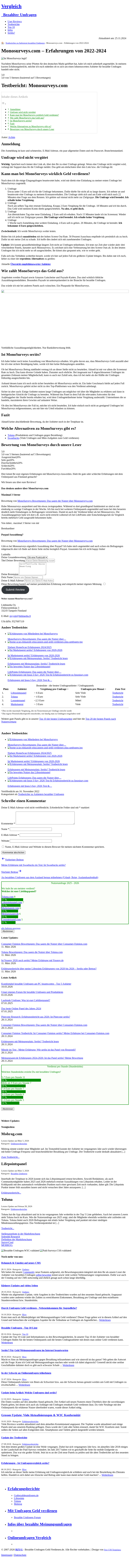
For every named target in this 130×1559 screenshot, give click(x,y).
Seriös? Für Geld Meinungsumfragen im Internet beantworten (34, 1350)
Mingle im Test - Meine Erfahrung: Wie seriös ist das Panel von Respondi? (38, 1049)
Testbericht (117, 693)
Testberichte (14, 24)
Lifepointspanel (18, 693)
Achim (11, 137)
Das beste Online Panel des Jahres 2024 (21, 1008)
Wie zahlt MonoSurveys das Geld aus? (27, 118)
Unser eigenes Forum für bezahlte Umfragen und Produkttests (32, 992)
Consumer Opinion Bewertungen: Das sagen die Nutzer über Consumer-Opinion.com (44, 944)
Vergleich (11, 6)
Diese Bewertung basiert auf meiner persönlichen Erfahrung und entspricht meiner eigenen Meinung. (51, 584)
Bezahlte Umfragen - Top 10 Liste (19, 1327)
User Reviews (15, 21)
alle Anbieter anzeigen (10, 928)
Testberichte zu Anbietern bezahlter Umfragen (25, 43)
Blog (24, 1314)
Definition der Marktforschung (16, 1239)
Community (29, 1272)
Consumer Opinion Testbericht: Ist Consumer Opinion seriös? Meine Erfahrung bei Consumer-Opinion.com (55, 1033)
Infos (10, 30)
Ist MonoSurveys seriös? (21, 120)
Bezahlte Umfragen (19, 1173)
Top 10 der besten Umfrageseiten (55, 718)
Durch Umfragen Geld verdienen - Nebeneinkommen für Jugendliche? (39, 1308)
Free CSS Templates (112, 1550)
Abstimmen (8, 931)
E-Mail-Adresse (10, 835)
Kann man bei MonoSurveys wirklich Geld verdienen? (34, 115)
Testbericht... (7, 1228)
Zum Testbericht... (10, 1157)
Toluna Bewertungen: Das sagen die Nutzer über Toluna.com (32, 952)
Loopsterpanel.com (11, 919)
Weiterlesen (105, 1320)
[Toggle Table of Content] (3, 103)
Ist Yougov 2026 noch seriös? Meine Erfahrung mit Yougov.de (32, 960)
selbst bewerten (43, 1275)
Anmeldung (15, 109)
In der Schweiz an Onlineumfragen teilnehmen (26, 1373)
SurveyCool (7, 1242)
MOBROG (7, 1245)
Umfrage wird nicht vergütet (23, 112)
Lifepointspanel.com (12, 902)
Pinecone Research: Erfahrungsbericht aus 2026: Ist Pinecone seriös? (35, 1016)
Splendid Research (10, 1236)
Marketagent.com (10, 908)
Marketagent (17, 704)
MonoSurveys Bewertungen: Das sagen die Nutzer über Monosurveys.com (55, 501)
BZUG (19, 1549)
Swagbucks (13, 438)
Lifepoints (19, 1498)
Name (5, 829)
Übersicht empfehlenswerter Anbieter (30, 264)
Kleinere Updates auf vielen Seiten (19, 1285)
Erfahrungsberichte (19, 1143)
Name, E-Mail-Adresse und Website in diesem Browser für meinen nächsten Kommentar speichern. (55, 846)
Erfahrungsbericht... (11, 1192)
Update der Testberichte (14, 1437)
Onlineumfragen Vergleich (29, 1538)
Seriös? (11, 33)
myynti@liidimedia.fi (20, 616)
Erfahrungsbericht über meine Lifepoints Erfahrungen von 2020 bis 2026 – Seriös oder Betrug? (49, 968)
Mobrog (18, 1504)
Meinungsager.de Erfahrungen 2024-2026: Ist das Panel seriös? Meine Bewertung (42, 1058)
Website (5, 840)
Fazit (12, 123)
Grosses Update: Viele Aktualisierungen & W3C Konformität (40, 1415)
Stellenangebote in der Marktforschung (20, 1233)
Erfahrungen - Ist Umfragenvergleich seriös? (25, 1463)
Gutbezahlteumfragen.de (26, 1495)
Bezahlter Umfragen (18, 15)
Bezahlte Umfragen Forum (27, 1517)
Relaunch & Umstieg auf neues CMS (21, 1263)
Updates (25, 1269)
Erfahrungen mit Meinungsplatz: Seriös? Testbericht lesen (30, 1041)
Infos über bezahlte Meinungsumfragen (40, 1524)
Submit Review (15, 589)
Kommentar (8, 823)
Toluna (11, 435)
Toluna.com (7, 896)
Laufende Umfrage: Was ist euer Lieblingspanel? (25, 1000)
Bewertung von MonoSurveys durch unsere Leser (32, 129)
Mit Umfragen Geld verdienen (32, 1511)
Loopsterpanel (18, 700)
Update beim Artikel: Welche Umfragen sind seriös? (29, 1392)
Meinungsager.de (10, 913)
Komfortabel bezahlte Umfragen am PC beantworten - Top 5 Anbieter (36, 983)
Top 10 (11, 27)
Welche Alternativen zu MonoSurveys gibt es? (30, 126)
